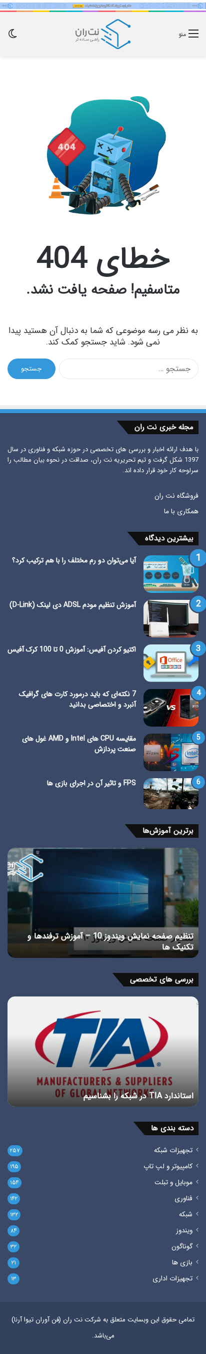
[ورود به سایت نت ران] (103, 5)
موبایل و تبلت (173, 1182)
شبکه (185, 1214)
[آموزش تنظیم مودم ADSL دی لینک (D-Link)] (171, 618)
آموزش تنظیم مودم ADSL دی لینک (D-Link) (73, 604)
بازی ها (182, 1262)
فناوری (183, 1198)
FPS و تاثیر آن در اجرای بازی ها (91, 783)
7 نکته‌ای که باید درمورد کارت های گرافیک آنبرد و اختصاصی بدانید (77, 699)
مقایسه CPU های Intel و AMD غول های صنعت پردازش (79, 744)
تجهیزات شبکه (173, 1150)
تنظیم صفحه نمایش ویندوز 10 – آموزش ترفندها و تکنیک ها (111, 941)
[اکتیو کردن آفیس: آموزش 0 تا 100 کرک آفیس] (171, 663)
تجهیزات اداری (172, 1278)
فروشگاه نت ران (176, 496)
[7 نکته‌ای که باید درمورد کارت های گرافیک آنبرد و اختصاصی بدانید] (171, 708)
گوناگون (182, 1246)
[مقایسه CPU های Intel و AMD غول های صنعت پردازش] (171, 752)
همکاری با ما (181, 511)
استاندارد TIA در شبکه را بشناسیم (139, 1096)
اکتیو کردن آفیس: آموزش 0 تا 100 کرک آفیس (72, 649)
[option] (103, 903)
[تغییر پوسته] (13, 38)
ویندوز (184, 1230)
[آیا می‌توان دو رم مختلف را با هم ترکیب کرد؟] (171, 574)
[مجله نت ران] (103, 34)
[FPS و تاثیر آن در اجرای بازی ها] (171, 793)
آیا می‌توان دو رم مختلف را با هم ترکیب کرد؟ (74, 560)
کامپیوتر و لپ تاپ (168, 1166)
